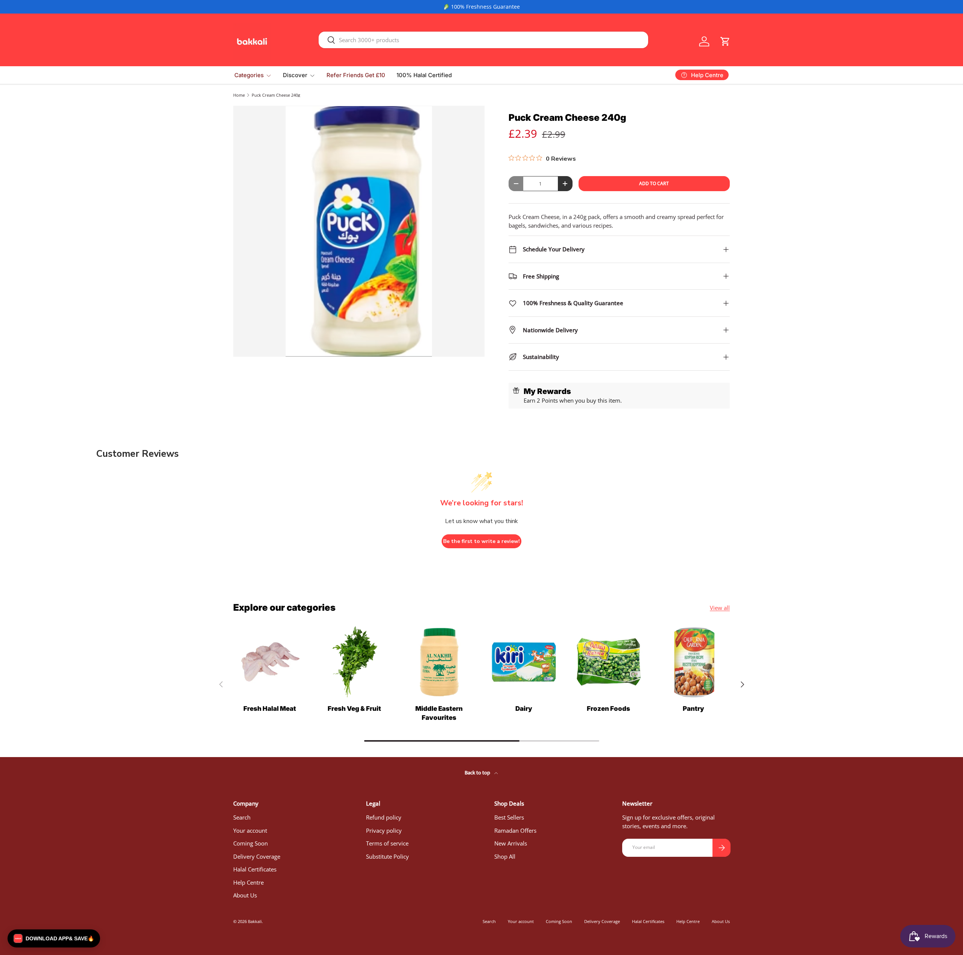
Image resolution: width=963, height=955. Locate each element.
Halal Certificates (254, 869)
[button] (725, 41)
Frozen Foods (608, 708)
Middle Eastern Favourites (439, 713)
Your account (250, 830)
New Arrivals (510, 843)
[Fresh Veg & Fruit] (354, 662)
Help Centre (248, 882)
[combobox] (483, 40)
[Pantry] (693, 662)
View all (720, 607)
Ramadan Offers (515, 830)
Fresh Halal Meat (269, 708)
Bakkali (255, 921)
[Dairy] (524, 662)
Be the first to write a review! (481, 541)
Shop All (504, 856)
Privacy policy (384, 830)
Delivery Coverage (256, 856)
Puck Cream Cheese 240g (276, 95)
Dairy (523, 708)
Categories (249, 75)
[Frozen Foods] (608, 662)
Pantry (693, 708)
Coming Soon (250, 843)
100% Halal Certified (424, 75)
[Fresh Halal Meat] (269, 662)
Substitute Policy (387, 856)
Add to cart (654, 183)
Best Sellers (509, 817)
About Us (245, 895)
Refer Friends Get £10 (356, 75)
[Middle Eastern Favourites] (439, 662)
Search (242, 817)
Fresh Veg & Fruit (354, 708)
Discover (295, 75)
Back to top (478, 772)
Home (239, 95)
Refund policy (383, 817)
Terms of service (387, 843)
